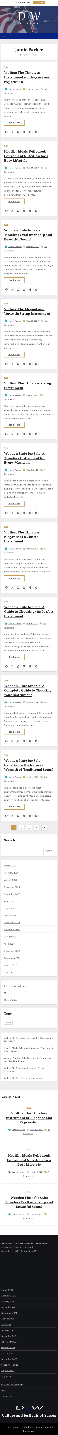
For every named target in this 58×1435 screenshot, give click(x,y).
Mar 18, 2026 (32, 395)
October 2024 (11, 936)
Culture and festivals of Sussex (29, 1415)
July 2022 (9, 972)
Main (6, 67)
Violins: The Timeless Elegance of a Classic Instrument (22, 537)
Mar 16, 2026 (32, 470)
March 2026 (10, 865)
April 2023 (9, 944)
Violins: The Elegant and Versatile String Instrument (27, 311)
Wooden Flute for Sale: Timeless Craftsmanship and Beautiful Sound (28, 235)
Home (22, 55)
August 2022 (10, 965)
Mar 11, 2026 (32, 623)
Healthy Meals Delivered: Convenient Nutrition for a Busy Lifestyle (26, 156)
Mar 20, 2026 (32, 321)
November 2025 (12, 894)
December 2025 (12, 887)
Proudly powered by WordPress (19, 1427)
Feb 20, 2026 (32, 702)
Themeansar (29, 1431)
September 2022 (12, 958)
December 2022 (12, 951)
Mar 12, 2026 (32, 549)
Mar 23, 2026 (32, 246)
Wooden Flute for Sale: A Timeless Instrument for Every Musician (24, 458)
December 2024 (12, 922)
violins (8, 1022)
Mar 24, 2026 (32, 168)
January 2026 (10, 880)
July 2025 (9, 908)
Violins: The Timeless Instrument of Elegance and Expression (27, 77)
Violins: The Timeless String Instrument (27, 385)
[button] (3, 36)
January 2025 (10, 915)
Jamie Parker (33, 55)
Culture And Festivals (15, 986)
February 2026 (11, 873)
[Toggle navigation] (53, 36)
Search (9, 840)
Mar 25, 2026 (32, 89)
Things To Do (10, 1000)
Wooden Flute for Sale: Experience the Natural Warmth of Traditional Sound (28, 765)
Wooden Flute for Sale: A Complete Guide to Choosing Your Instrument (28, 691)
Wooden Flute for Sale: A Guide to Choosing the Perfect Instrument (28, 612)
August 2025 (10, 901)
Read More (14, 122)
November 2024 (12, 929)
